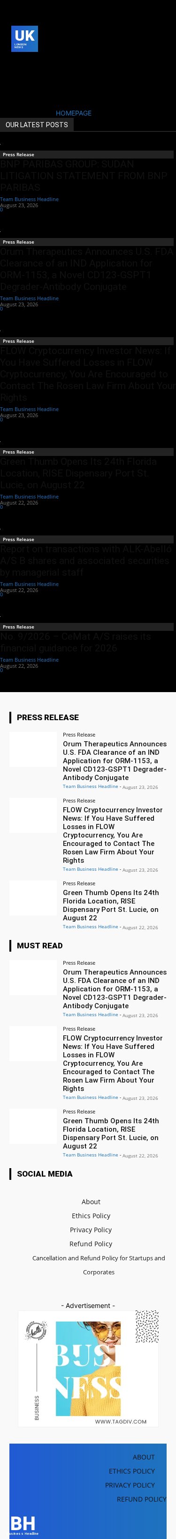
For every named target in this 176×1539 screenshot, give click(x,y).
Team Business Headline (29, 198)
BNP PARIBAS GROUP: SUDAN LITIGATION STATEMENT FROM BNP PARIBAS (84, 176)
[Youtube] (31, 79)
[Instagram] (31, 64)
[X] (16, 79)
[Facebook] (16, 64)
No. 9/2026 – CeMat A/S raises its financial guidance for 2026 (75, 642)
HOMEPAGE (74, 113)
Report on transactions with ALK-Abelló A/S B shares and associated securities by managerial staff (86, 560)
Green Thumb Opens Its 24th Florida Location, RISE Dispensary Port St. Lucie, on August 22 (78, 473)
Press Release (18, 154)
